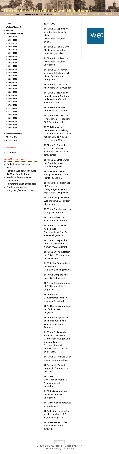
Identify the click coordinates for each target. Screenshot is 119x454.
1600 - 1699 (12, 118)
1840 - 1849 (12, 86)
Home (17, 14)
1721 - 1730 (12, 108)
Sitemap (83, 14)
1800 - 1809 (12, 99)
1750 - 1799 (12, 102)
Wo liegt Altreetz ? (13, 27)
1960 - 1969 (12, 47)
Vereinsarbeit (11, 140)
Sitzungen (12, 152)
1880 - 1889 (12, 73)
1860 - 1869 (12, 79)
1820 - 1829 (12, 92)
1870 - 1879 (12, 76)
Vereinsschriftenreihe (14, 134)
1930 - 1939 (12, 56)
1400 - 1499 (12, 125)
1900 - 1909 (12, 66)
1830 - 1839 (12, 89)
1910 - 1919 (12, 63)
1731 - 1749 (12, 105)
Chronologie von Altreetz (32, 14)
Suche (96, 14)
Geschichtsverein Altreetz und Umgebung (47, 10)
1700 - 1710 (12, 115)
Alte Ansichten (12, 137)
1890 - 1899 (12, 69)
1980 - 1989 (12, 40)
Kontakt (108, 14)
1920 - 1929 (12, 60)
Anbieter (69, 14)
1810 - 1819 (12, 95)
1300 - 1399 (12, 128)
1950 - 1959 (12, 50)
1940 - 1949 (12, 53)
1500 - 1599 (12, 121)
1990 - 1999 (12, 37)
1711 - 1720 (12, 112)
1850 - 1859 (12, 82)
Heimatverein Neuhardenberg (21, 184)
